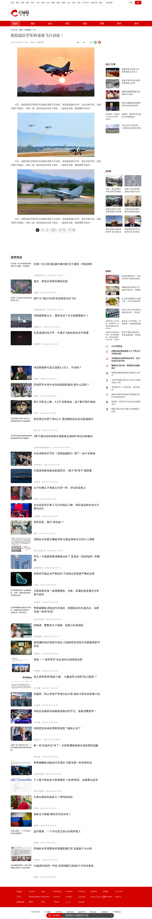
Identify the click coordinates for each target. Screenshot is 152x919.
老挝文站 (60, 897)
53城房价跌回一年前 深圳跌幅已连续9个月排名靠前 (64, 865)
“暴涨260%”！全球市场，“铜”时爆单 (125, 388)
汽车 (38, 3)
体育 (67, 23)
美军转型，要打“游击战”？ (49, 522)
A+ (78, 42)
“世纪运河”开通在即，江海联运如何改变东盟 (131, 126)
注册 (130, 2)
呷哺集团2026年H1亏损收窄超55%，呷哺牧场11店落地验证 (131, 288)
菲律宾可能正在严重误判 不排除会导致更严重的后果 (64, 573)
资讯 (17, 3)
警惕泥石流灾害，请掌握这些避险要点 (125, 366)
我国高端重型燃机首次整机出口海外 (131, 93)
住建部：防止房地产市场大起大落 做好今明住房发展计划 (67, 693)
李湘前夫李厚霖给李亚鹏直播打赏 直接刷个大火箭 (63, 848)
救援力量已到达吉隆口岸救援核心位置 (131, 81)
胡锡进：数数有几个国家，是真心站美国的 (58, 625)
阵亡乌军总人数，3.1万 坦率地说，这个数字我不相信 (64, 401)
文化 (48, 3)
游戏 (43, 3)
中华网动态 (117, 912)
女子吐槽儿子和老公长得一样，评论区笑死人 (60, 487)
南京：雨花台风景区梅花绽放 (51, 281)
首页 (12, 3)
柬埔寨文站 (72, 897)
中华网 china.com (21, 13)
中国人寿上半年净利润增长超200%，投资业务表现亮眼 (131, 311)
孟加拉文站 (47, 902)
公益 (68, 3)
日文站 (109, 892)
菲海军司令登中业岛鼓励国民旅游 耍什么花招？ (61, 384)
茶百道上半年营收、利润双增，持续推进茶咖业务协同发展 (131, 322)
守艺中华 (85, 3)
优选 (73, 3)
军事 (22, 3)
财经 (27, 3)
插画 (58, 3)
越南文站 (47, 897)
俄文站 (84, 892)
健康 (63, 3)
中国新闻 (27, 30)
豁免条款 (93, 912)
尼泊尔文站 (22, 902)
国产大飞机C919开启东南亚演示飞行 (55, 298)
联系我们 (59, 912)
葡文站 (60, 892)
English (19, 891)
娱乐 (32, 3)
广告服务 (47, 912)
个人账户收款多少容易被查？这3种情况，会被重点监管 (66, 779)
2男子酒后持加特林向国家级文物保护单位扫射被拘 (63, 436)
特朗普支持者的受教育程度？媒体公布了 (57, 728)
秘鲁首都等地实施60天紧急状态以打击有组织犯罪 (125, 395)
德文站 (35, 892)
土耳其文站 (60, 902)
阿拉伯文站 (121, 892)
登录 (138, 2)
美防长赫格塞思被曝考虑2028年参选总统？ (131, 104)
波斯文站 (72, 902)
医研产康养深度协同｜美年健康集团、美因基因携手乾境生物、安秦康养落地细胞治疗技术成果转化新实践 (131, 333)
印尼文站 (97, 897)
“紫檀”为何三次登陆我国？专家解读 (80, 915)
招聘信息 (70, 912)
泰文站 (84, 897)
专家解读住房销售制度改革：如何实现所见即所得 (125, 359)
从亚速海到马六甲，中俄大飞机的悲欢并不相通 (61, 332)
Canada (81, 902)
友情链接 (104, 912)
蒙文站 (121, 897)
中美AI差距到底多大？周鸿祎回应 (53, 797)
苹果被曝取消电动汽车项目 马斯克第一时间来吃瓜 (63, 762)
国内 (15, 23)
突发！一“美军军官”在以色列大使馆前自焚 (58, 659)
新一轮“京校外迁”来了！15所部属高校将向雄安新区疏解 (66, 745)
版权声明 (81, 912)
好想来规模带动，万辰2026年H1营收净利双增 (131, 277)
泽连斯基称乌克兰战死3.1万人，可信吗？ (58, 367)
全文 (53, 230)
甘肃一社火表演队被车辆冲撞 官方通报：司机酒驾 (63, 264)
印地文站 (35, 902)
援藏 (53, 3)
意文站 (47, 892)
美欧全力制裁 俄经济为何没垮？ (52, 814)
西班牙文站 (97, 892)
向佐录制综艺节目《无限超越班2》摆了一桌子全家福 (64, 453)
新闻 (20, 30)
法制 (78, 3)
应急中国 (94, 3)
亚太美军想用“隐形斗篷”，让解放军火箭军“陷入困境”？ (65, 676)
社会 (50, 23)
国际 (33, 23)
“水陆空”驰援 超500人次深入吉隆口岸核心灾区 (126, 381)
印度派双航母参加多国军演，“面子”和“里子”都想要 (63, 470)
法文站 (72, 892)
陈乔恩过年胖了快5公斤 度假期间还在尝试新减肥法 (63, 419)
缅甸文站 (109, 897)
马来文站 (35, 897)
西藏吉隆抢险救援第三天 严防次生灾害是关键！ (125, 352)
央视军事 (40, 42)
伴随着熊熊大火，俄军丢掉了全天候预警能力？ (61, 315)
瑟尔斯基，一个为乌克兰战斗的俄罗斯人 (57, 831)
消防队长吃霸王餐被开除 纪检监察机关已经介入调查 (64, 539)
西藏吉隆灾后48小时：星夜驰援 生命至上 (131, 70)
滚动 (136, 23)
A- (84, 42)
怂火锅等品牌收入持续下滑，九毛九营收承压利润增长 (131, 300)
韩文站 (22, 897)
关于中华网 (35, 912)
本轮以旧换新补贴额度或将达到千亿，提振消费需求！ (65, 711)
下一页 (72, 230)
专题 (85, 23)
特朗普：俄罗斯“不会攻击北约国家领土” (131, 115)
